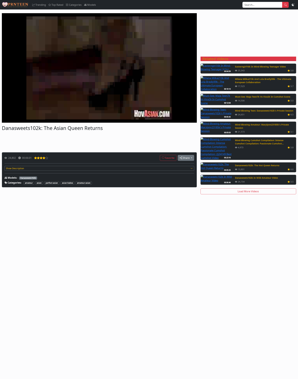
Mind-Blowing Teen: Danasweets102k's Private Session (264, 110)
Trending (40, 5)
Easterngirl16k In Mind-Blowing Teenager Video (260, 66)
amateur (29, 183)
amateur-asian (83, 183)
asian (39, 183)
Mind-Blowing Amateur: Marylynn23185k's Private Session (262, 126)
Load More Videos (248, 191)
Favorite (169, 158)
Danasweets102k (28, 178)
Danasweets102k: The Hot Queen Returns (257, 165)
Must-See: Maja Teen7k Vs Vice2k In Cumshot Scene (262, 96)
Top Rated (57, 5)
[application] (99, 68)
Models (91, 5)
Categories (75, 5)
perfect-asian (52, 183)
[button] (99, 168)
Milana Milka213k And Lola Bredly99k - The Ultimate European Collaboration (263, 81)
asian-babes (67, 183)
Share (186, 158)
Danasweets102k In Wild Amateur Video (256, 177)
